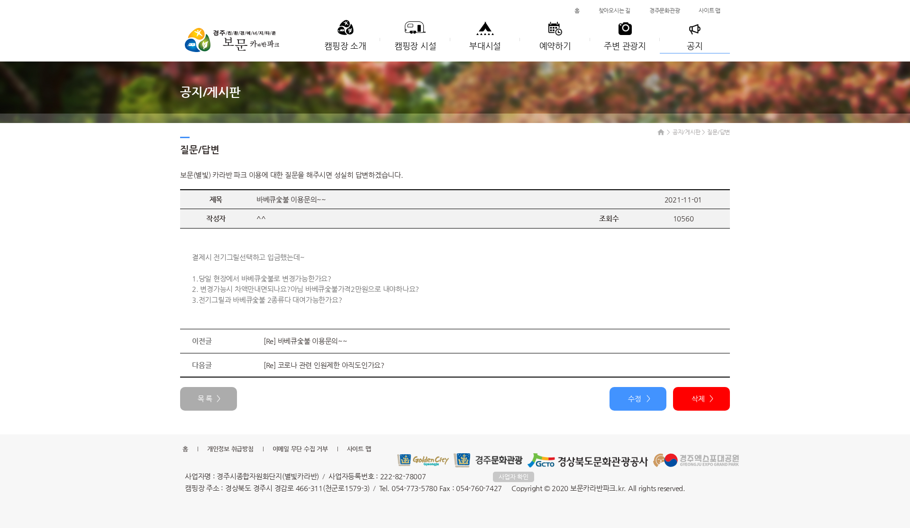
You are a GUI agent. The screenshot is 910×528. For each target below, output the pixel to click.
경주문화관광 (664, 10)
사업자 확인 (513, 476)
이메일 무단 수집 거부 (300, 448)
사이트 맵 (709, 10)
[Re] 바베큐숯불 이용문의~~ (305, 341)
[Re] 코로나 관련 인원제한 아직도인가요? (324, 365)
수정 (634, 399)
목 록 (205, 399)
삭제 (698, 399)
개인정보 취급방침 (230, 448)
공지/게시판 (687, 132)
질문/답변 (718, 132)
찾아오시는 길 (614, 10)
